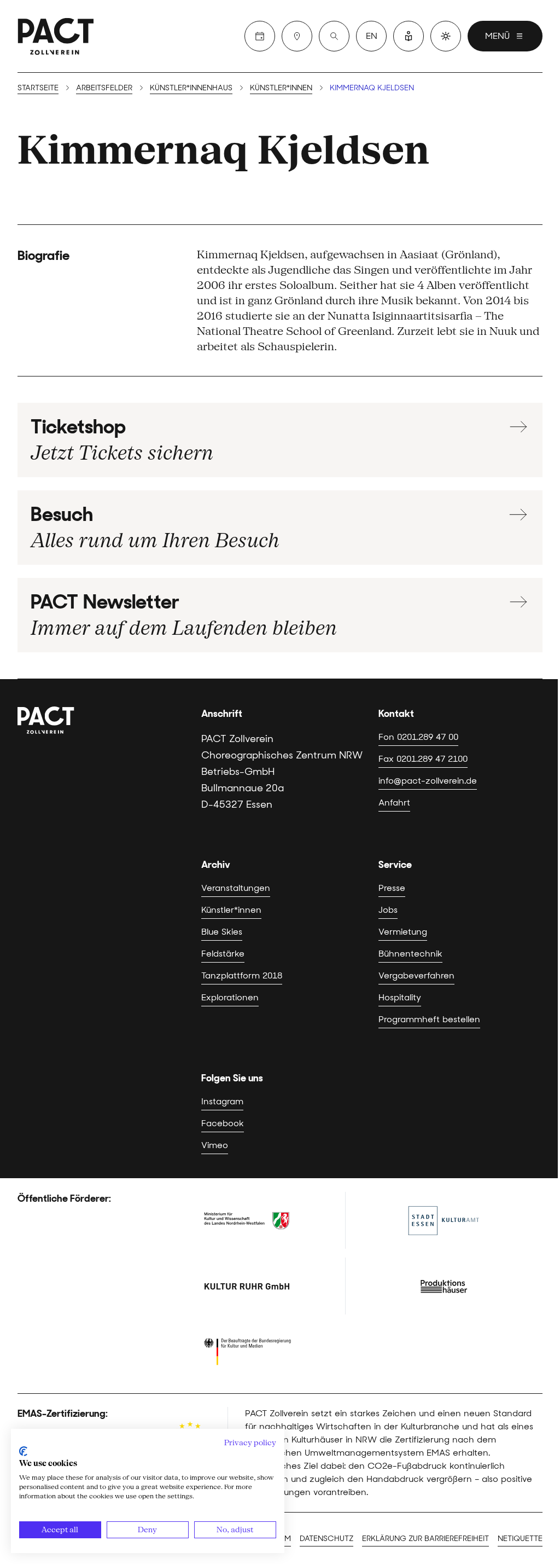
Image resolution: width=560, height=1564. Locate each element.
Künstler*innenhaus (191, 87)
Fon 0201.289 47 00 (418, 737)
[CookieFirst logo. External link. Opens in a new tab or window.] (23, 1451)
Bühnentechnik (410, 953)
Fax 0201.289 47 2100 (423, 758)
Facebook (222, 1123)
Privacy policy (250, 1442)
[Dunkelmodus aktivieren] (445, 36)
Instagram (222, 1101)
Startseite (38, 87)
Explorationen (230, 997)
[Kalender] (259, 36)
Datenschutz (326, 1538)
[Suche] (334, 36)
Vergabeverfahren (416, 975)
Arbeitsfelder (104, 87)
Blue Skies (221, 931)
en (371, 36)
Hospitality (399, 997)
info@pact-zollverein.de (427, 780)
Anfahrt (394, 802)
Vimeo (214, 1145)
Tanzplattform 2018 (241, 975)
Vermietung (402, 931)
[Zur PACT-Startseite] (56, 36)
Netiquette (520, 1538)
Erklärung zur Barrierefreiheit (425, 1538)
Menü (497, 36)
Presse (391, 888)
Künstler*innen (281, 87)
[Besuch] (297, 36)
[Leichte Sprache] (408, 36)
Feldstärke (222, 953)
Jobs (388, 910)
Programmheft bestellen (429, 1019)
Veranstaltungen (235, 888)
